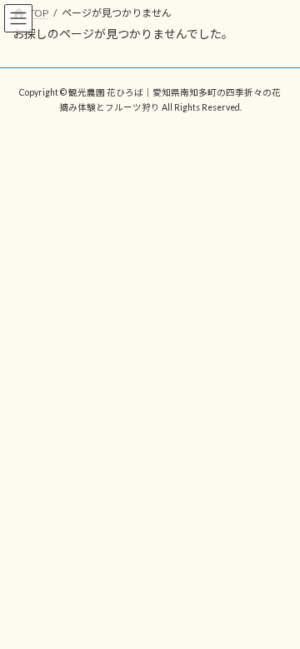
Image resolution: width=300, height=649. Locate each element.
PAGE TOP (276, 612)
